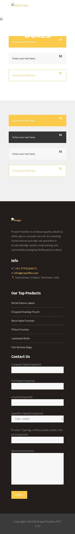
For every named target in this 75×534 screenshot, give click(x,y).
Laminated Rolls (20, 338)
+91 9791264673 (26, 268)
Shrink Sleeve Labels (23, 302)
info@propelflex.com (26, 272)
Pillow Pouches (20, 329)
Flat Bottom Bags (21, 347)
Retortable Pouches (23, 320)
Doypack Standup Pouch (25, 311)
